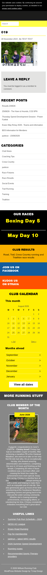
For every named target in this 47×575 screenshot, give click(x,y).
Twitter (33, 24)
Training (5, 194)
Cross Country (8, 162)
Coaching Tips (8, 156)
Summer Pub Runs (17, 481)
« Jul (13, 342)
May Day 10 (23, 235)
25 (13, 333)
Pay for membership (17, 534)
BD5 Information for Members (14, 130)
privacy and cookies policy (12, 8)
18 (13, 328)
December (23, 371)
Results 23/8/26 (8, 106)
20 (24, 328)
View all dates (23, 384)
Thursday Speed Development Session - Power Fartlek (22, 118)
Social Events (8, 183)
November (23, 365)
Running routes (15, 549)
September (23, 355)
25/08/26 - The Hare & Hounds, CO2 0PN (19, 111)
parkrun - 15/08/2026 (11, 136)
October (23, 360)
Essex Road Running (18, 529)
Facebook (28, 24)
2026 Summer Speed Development (25, 544)
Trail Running (8, 189)
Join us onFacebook (10, 269)
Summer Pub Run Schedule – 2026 (25, 519)
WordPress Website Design (16, 571)
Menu (43, 24)
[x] (44, 8)
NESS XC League (16, 524)
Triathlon (6, 200)
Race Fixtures (8, 173)
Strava (38, 24)
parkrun (5, 167)
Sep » (33, 342)
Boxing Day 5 (23, 221)
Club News (7, 151)
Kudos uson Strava (10, 282)
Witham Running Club (13, 16)
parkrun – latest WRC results (22, 539)
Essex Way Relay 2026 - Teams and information (22, 125)
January (23, 376)
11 (13, 323)
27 (24, 333)
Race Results (8, 178)
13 (24, 323)
